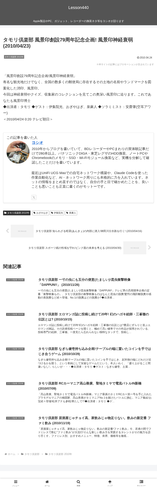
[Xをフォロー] (33, 197)
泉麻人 (72, 213)
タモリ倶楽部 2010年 (18, 213)
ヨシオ (37, 142)
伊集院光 (58, 213)
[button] (145, 478)
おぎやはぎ (42, 213)
